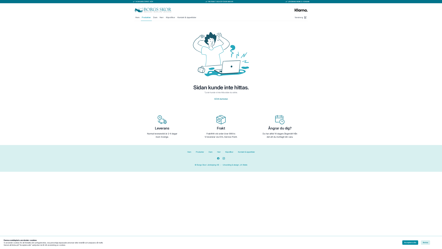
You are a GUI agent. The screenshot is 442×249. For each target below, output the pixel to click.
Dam (155, 17)
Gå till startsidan (221, 99)
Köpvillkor (170, 17)
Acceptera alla (410, 242)
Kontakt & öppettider (186, 17)
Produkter (146, 17)
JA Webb (243, 165)
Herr (162, 17)
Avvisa (425, 242)
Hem (137, 17)
